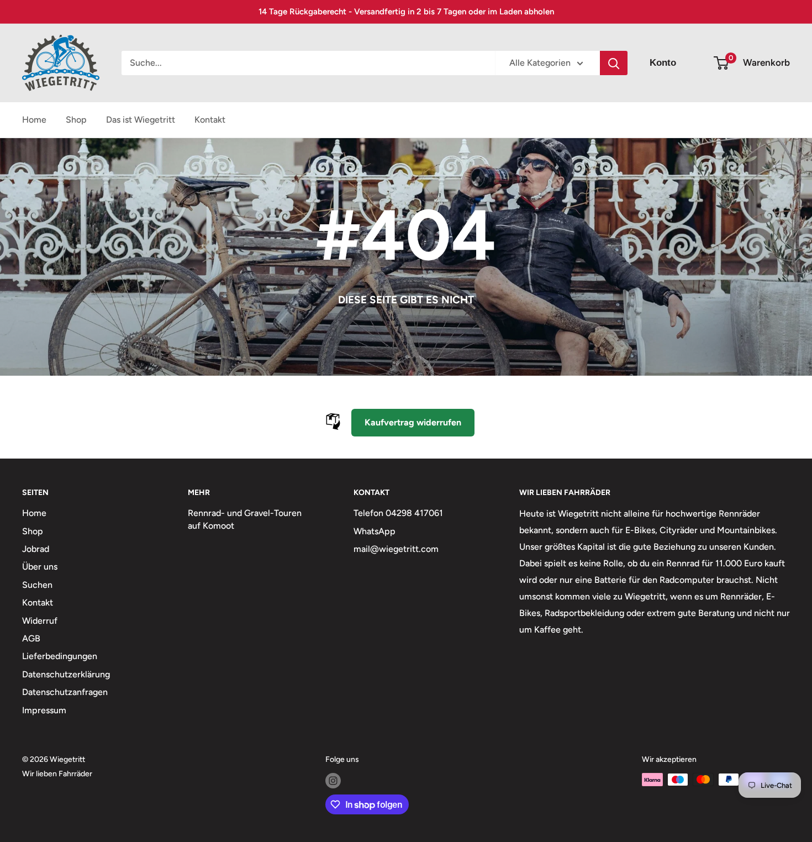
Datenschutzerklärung (66, 674)
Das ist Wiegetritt (140, 119)
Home (34, 119)
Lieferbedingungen (59, 656)
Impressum (44, 710)
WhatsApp (375, 531)
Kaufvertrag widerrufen (413, 422)
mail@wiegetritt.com (396, 549)
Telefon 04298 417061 (398, 513)
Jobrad (35, 549)
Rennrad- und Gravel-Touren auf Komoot (245, 519)
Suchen (37, 585)
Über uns (39, 566)
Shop (76, 119)
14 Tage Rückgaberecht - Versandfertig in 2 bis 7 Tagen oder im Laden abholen (406, 12)
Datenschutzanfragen (65, 692)
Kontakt (209, 119)
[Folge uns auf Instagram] (333, 780)
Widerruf (39, 620)
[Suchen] (614, 63)
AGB (31, 638)
